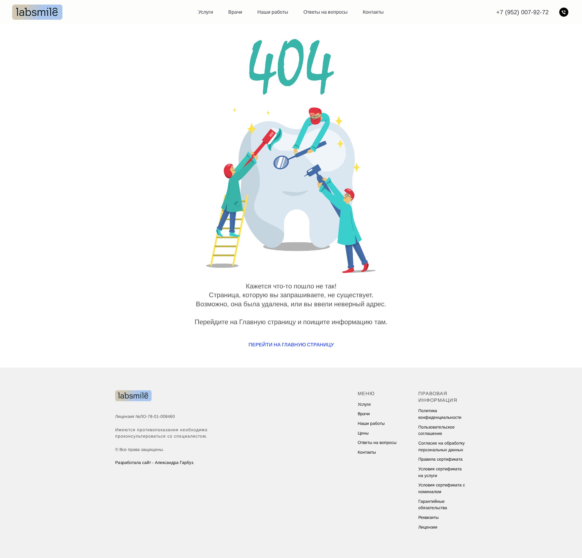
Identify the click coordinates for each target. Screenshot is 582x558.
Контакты (373, 12)
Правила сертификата (440, 459)
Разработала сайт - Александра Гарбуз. (154, 462)
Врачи (235, 12)
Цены (363, 433)
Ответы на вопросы (325, 12)
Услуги (205, 12)
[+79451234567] (563, 12)
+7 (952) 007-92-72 (522, 12)
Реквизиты (428, 517)
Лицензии (427, 527)
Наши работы (272, 12)
